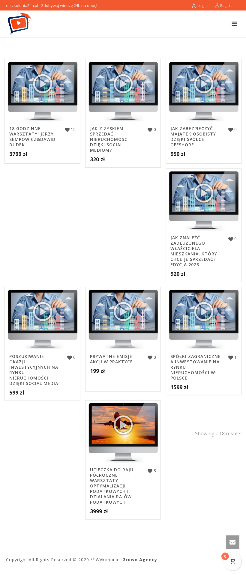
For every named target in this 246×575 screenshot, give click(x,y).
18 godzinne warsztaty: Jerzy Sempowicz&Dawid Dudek (32, 136)
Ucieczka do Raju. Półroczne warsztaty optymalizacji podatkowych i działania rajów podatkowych (112, 486)
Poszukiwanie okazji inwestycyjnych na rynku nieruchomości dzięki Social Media (33, 369)
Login (202, 5)
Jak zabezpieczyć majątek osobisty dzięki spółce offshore (193, 136)
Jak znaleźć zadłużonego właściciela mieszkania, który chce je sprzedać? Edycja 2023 (193, 251)
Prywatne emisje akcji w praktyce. (112, 359)
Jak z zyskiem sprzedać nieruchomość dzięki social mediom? (109, 139)
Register (227, 5)
